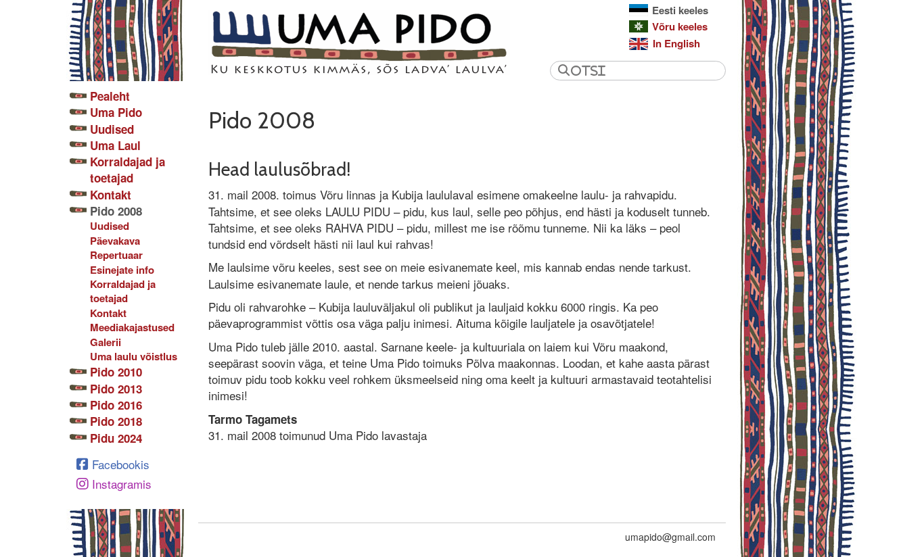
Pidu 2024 (116, 438)
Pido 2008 (116, 211)
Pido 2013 (116, 389)
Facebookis (120, 464)
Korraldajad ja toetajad (127, 169)
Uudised (112, 129)
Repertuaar (116, 255)
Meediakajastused (132, 327)
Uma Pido (116, 112)
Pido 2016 (116, 405)
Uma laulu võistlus (133, 356)
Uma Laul (115, 145)
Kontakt (110, 195)
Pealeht (110, 96)
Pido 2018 (116, 421)
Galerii (105, 342)
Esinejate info (122, 270)
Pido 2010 (116, 372)
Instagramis (122, 483)
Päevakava (115, 241)
